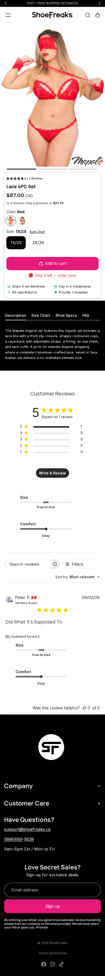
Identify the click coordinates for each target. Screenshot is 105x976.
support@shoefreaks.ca (27, 829)
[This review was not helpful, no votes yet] (94, 707)
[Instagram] (52, 964)
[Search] (87, 15)
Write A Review (52, 473)
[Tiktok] (61, 964)
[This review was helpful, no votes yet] (84, 707)
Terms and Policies (52, 953)
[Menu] (8, 15)
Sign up (52, 906)
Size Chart (37, 232)
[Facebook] (44, 964)
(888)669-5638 (19, 839)
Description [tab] (15, 315)
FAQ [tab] (85, 315)
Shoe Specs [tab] (66, 315)
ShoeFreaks (58, 943)
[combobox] (77, 577)
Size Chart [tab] (40, 315)
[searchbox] (28, 564)
